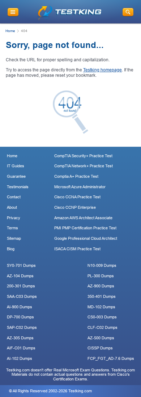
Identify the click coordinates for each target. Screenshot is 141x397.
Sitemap (14, 238)
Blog (10, 249)
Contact (14, 197)
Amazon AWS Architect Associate (83, 218)
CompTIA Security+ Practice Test (83, 156)
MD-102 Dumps (101, 307)
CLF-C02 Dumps (102, 327)
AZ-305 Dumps (20, 338)
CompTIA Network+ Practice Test (83, 166)
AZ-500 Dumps (100, 338)
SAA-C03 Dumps (22, 296)
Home (10, 31)
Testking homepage (102, 69)
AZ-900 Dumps (100, 286)
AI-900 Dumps (19, 307)
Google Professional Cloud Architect (85, 238)
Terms (12, 228)
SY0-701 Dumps (21, 265)
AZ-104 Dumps (20, 276)
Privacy (13, 218)
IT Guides (15, 166)
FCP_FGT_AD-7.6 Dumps (110, 358)
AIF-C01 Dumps (21, 348)
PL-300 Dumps (100, 276)
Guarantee (16, 176)
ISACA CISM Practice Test (77, 249)
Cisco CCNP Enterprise (75, 207)
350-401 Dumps (101, 296)
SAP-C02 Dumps (22, 327)
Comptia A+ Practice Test (76, 176)
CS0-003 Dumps (102, 317)
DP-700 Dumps (20, 317)
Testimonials (18, 187)
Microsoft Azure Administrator (80, 187)
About (12, 207)
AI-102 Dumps (19, 358)
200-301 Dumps (21, 286)
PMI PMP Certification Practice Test (85, 228)
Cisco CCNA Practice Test (77, 197)
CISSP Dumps (100, 348)
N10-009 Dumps (101, 265)
